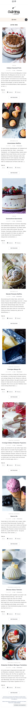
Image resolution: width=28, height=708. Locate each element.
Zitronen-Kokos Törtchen (14, 590)
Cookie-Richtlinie (17, 702)
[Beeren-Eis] (14, 493)
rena (14, 70)
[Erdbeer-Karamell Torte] (14, 45)
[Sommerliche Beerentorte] (14, 195)
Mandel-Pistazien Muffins (14, 294)
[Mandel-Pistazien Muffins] (14, 271)
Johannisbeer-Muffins (14, 143)
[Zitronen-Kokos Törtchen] (14, 566)
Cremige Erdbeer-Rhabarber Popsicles (14, 443)
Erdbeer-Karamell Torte (14, 68)
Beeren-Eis (14, 516)
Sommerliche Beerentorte (14, 218)
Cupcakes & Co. (14, 141)
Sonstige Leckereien (14, 367)
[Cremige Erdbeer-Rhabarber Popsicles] (14, 420)
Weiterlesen (14, 97)
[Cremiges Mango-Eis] (14, 346)
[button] (14, 19)
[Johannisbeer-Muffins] (14, 120)
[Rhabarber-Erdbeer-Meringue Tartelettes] (14, 642)
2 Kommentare (19, 592)
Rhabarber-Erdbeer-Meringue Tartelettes (14, 665)
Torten (14, 65)
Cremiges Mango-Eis (14, 369)
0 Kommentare (19, 70)
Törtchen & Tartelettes (14, 587)
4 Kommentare (19, 221)
